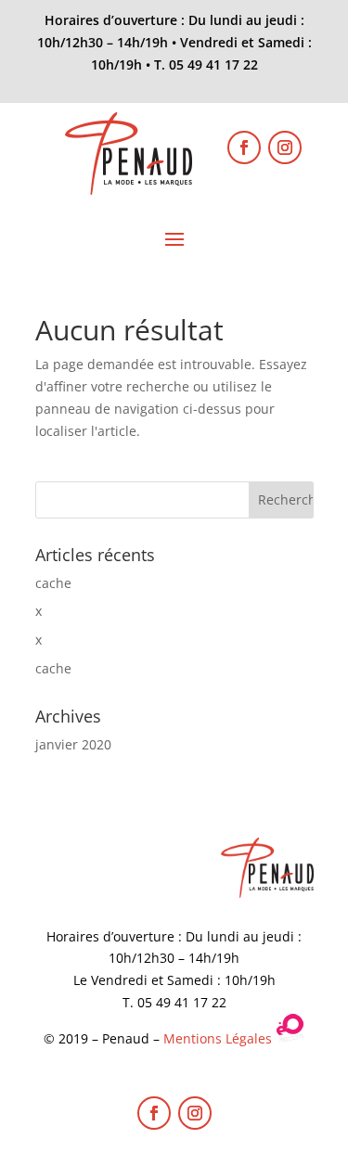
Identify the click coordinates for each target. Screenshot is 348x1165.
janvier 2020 (73, 744)
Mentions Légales (217, 1038)
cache (53, 583)
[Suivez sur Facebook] (244, 147)
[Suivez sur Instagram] (285, 147)
